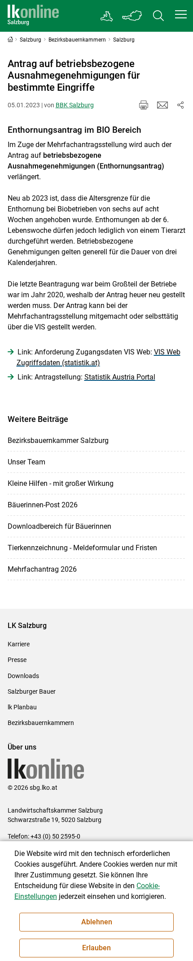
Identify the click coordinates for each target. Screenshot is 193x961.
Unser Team (26, 462)
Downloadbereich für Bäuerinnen (59, 526)
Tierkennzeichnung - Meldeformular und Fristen (82, 548)
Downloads (23, 675)
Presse (17, 659)
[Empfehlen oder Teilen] (180, 105)
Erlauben (96, 948)
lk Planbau (22, 707)
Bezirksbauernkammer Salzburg (58, 440)
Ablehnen (96, 922)
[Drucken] (143, 105)
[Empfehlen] (162, 105)
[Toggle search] (158, 15)
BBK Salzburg (75, 105)
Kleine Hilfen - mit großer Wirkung (61, 483)
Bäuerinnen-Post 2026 (43, 505)
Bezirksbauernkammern (41, 722)
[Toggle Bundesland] (132, 15)
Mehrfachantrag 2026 (42, 569)
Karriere (19, 644)
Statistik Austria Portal (119, 377)
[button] (181, 14)
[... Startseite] (33, 15)
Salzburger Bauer (32, 691)
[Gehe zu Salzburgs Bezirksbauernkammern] (107, 16)
